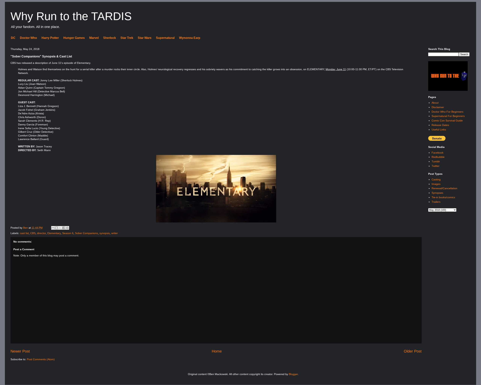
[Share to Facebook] (64, 228)
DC (13, 37)
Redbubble (438, 156)
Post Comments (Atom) (41, 359)
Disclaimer (438, 107)
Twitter (435, 165)
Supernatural (165, 37)
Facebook (437, 152)
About (435, 102)
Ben (26, 227)
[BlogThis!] (56, 228)
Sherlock (109, 37)
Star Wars (144, 37)
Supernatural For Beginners (448, 116)
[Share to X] (60, 228)
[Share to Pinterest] (67, 228)
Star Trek (126, 37)
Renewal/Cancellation (444, 188)
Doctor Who (28, 37)
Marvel (94, 37)
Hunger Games (74, 37)
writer (114, 233)
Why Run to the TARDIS (71, 16)
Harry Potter (50, 37)
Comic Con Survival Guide (447, 120)
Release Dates (440, 125)
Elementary (54, 233)
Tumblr (436, 161)
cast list (24, 233)
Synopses (437, 192)
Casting (436, 179)
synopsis (104, 233)
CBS (33, 233)
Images (436, 183)
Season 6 (67, 233)
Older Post (413, 351)
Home (217, 351)
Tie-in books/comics (443, 197)
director (41, 233)
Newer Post (20, 351)
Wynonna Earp (189, 37)
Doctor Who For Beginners (447, 111)
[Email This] (53, 228)
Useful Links (439, 129)
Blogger (293, 374)
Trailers (436, 201)
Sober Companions (86, 233)
